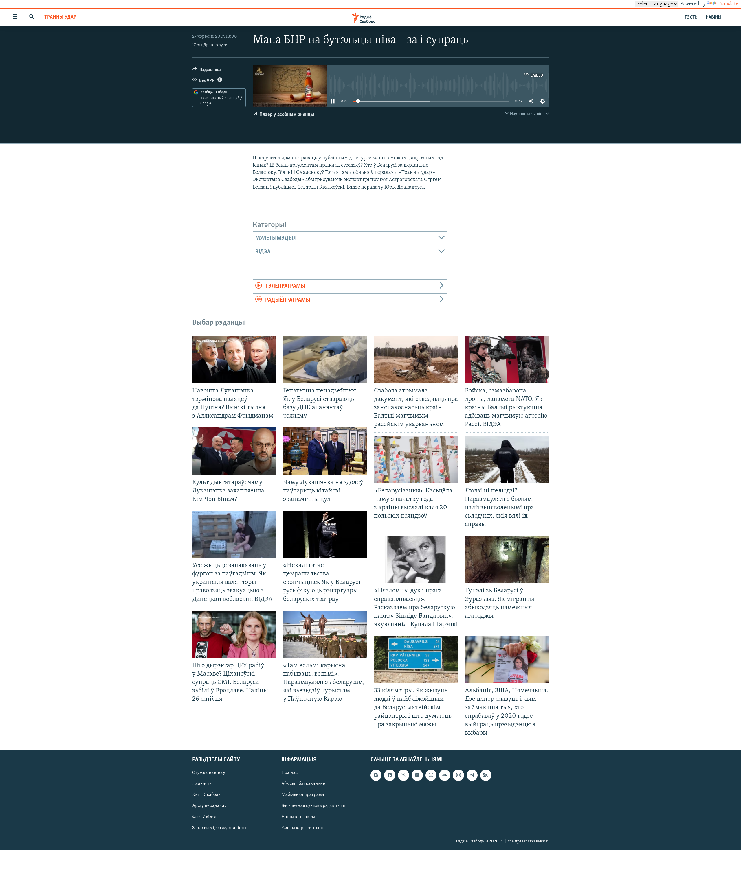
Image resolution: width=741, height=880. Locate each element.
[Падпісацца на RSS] (485, 775)
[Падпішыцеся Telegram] (472, 775)
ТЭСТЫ (691, 17)
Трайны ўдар (60, 17)
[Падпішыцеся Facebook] (389, 775)
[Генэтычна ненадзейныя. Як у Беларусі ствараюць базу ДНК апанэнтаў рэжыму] (325, 359)
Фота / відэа (204, 817)
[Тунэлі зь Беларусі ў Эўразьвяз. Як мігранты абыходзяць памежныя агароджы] (507, 559)
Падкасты (202, 783)
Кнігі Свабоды (206, 794)
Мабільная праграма (302, 794)
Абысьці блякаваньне (303, 783)
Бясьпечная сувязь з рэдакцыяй (313, 805)
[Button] (206, 70)
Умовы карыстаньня (302, 828)
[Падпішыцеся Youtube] (417, 775)
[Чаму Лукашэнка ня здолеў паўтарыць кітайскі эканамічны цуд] (325, 451)
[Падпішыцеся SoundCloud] (444, 775)
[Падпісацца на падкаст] (430, 775)
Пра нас (289, 772)
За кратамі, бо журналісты (219, 828)
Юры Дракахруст (209, 45)
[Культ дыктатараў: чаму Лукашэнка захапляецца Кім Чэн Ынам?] (234, 451)
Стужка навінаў (208, 772)
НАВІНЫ (713, 17)
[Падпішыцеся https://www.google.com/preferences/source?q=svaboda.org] (375, 775)
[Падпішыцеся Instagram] (458, 775)
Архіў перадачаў (209, 805)
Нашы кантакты (298, 817)
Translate (728, 4)
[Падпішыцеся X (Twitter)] (403, 775)
